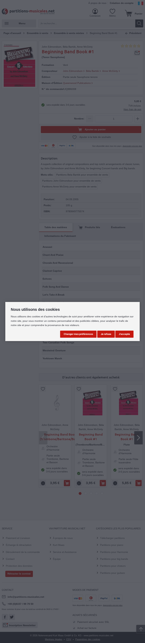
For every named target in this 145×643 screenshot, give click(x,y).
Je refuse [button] (106, 334)
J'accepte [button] (124, 334)
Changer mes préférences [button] (78, 334)
